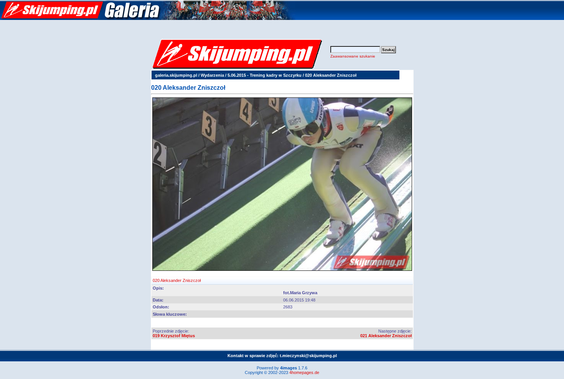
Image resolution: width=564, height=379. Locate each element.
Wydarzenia (212, 75)
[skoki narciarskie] (147, 18)
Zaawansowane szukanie (352, 56)
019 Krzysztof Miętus (174, 335)
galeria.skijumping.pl (176, 75)
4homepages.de (304, 372)
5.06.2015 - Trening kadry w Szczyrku (265, 75)
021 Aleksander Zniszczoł (386, 335)
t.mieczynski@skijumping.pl (308, 355)
